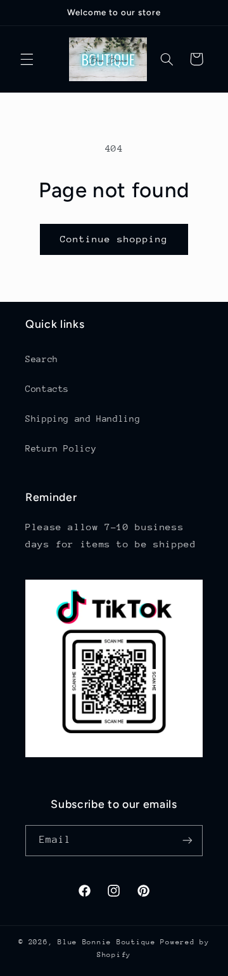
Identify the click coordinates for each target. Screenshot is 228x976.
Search (41, 359)
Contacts (47, 389)
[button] (26, 59)
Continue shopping (114, 238)
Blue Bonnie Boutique (109, 942)
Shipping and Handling (82, 418)
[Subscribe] (187, 840)
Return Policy (60, 448)
